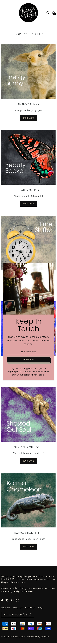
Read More (28, 118)
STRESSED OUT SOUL (28, 447)
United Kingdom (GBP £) (17, 614)
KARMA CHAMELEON (28, 533)
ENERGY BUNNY (28, 104)
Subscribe (28, 359)
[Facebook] (2, 600)
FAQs (40, 607)
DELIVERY (5, 607)
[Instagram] (17, 600)
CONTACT (30, 607)
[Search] (47, 13)
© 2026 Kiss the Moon (13, 636)
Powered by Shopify (38, 636)
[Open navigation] (4, 12)
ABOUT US (18, 607)
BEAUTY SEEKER (28, 190)
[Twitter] (7, 600)
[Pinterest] (12, 600)
